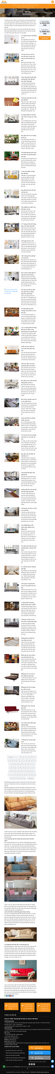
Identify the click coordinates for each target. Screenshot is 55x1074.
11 (18, 760)
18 (13, 764)
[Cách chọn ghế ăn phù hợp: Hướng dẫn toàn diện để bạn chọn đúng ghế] (11, 80)
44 (17, 774)
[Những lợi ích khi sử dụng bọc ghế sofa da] (11, 690)
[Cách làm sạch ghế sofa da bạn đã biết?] (11, 101)
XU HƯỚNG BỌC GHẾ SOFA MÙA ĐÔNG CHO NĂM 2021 (27, 527)
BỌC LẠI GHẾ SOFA (27, 14)
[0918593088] (52, 1061)
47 (27, 774)
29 (23, 767)
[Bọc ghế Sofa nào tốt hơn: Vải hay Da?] (11, 193)
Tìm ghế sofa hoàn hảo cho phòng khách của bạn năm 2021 (29, 548)
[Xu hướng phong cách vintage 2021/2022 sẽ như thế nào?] (11, 312)
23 (30, 764)
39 (30, 771)
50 (11, 778)
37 (23, 771)
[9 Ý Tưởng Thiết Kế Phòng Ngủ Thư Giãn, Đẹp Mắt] (11, 227)
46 (24, 774)
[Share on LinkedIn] (13, 995)
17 (10, 764)
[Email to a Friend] (10, 995)
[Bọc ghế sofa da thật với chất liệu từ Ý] (11, 457)
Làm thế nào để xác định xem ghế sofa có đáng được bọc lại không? (28, 291)
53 (21, 778)
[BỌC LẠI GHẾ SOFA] (4, 2)
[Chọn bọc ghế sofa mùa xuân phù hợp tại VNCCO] (11, 367)
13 (24, 760)
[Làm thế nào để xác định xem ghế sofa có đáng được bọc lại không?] (11, 291)
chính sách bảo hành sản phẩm (13, 1055)
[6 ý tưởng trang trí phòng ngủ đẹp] (11, 570)
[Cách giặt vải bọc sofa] (11, 244)
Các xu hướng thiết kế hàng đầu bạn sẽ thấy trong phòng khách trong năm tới (29, 329)
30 (27, 767)
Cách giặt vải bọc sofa (27, 241)
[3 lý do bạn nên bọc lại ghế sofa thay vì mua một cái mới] (11, 438)
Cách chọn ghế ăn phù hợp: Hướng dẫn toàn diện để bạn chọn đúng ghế (28, 79)
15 (31, 760)
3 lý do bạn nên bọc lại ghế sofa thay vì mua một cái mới (28, 437)
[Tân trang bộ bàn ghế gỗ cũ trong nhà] (11, 259)
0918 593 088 (45, 23)
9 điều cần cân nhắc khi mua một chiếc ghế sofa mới (28, 348)
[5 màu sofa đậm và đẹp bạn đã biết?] (11, 174)
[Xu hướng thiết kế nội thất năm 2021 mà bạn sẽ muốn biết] (11, 118)
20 (20, 764)
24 (33, 764)
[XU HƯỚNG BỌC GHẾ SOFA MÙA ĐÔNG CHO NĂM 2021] (11, 528)
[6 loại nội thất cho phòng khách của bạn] (11, 421)
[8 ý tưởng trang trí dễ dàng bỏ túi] (11, 39)
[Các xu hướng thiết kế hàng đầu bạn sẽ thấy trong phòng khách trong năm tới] (11, 331)
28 (20, 767)
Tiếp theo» (30, 778)
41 (9, 774)
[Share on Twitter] (8, 995)
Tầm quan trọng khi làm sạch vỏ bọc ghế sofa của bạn (28, 585)
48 (31, 774)
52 (17, 778)
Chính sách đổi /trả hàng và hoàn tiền (14, 1060)
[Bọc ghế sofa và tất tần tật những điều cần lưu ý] (11, 384)
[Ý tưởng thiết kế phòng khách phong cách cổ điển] (11, 606)
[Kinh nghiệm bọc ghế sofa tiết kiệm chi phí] (11, 210)
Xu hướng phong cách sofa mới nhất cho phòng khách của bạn (28, 154)
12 (21, 760)
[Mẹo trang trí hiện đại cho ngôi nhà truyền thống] (11, 276)
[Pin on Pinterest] (11, 995)
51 (14, 778)
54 (24, 778)
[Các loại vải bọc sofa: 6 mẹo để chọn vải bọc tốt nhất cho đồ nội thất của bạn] (11, 57)
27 (17, 767)
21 (23, 764)
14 (28, 760)
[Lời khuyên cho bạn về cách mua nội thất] (11, 511)
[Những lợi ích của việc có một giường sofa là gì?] (11, 677)
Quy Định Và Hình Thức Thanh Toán (14, 1050)
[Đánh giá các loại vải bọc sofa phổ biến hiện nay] (11, 658)
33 (10, 771)
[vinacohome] (32, 1064)
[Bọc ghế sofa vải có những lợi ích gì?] (11, 139)
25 (10, 767)
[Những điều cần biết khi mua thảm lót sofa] (11, 641)
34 (13, 771)
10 (14, 760)
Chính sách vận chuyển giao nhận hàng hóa (15, 1057)
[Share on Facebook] (6, 995)
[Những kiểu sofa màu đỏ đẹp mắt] (11, 709)
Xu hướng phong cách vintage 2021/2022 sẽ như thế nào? (28, 310)
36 (20, 771)
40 (33, 771)
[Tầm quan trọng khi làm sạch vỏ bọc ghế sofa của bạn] (11, 587)
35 (17, 771)
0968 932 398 (45, 32)
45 (21, 774)
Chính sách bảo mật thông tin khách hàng (15, 1053)
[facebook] (52, 1066)
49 (34, 774)
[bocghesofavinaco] (30, 1064)
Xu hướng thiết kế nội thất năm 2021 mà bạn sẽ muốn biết (29, 117)
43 (14, 774)
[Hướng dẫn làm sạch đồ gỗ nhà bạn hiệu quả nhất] (11, 493)
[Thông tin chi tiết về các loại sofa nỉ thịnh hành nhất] (11, 622)
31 (30, 767)
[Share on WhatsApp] (5, 995)
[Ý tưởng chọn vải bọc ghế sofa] (11, 743)
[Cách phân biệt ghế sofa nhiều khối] (11, 476)
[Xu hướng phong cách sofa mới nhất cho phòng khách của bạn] (11, 156)
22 (27, 764)
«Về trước (10, 757)
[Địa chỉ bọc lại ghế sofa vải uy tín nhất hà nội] (11, 402)
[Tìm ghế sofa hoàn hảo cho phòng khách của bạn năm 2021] (11, 549)
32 (33, 767)
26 (13, 767)
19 (17, 764)
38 (27, 771)
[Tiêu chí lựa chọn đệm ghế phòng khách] (11, 726)
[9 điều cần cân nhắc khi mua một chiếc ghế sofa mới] (11, 350)
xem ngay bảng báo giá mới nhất (45, 38)
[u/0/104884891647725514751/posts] (34, 1064)
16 (34, 760)
